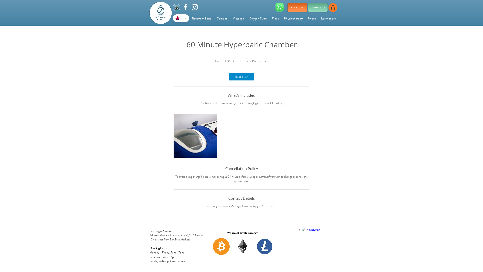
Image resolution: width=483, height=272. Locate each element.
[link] (241, 76)
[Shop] (332, 7)
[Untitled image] (195, 136)
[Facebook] (185, 7)
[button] (328, 18)
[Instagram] (195, 7)
